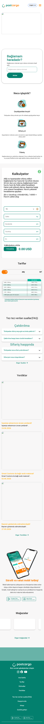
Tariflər (22, 682)
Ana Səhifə (22, 678)
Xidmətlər (22, 686)
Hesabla (10, 249)
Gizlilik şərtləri (22, 710)
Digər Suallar (21, 363)
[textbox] (4, 272)
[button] (22, 331)
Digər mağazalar (21, 638)
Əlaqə (22, 705)
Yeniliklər (22, 690)
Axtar (15, 75)
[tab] (22, 331)
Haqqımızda (22, 701)
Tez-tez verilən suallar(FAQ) (22, 697)
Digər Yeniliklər (21, 535)
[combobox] (4, 272)
